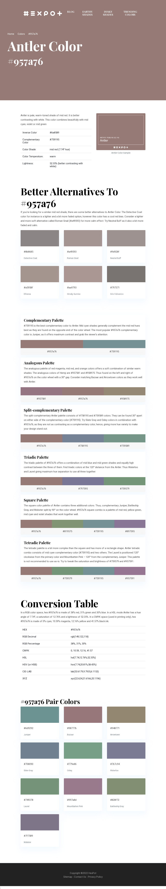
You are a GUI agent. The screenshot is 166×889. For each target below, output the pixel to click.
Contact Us (80, 876)
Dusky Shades (108, 13)
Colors (21, 33)
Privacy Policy (95, 876)
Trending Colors (130, 13)
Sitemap (67, 876)
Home (11, 33)
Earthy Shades (87, 13)
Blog (70, 11)
